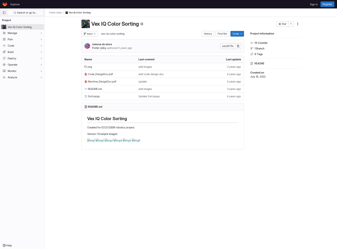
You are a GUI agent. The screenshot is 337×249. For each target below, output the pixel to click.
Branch (259, 48)
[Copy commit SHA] (238, 46)
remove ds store (102, 44)
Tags (259, 54)
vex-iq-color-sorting (112, 33)
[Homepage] (5, 4)
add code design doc (151, 74)
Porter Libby (99, 47)
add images (145, 66)
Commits (261, 42)
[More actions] (297, 24)
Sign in (314, 4)
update (142, 81)
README (259, 63)
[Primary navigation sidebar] (4, 12)
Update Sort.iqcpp (149, 96)
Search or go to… (26, 12)
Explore (15, 4)
